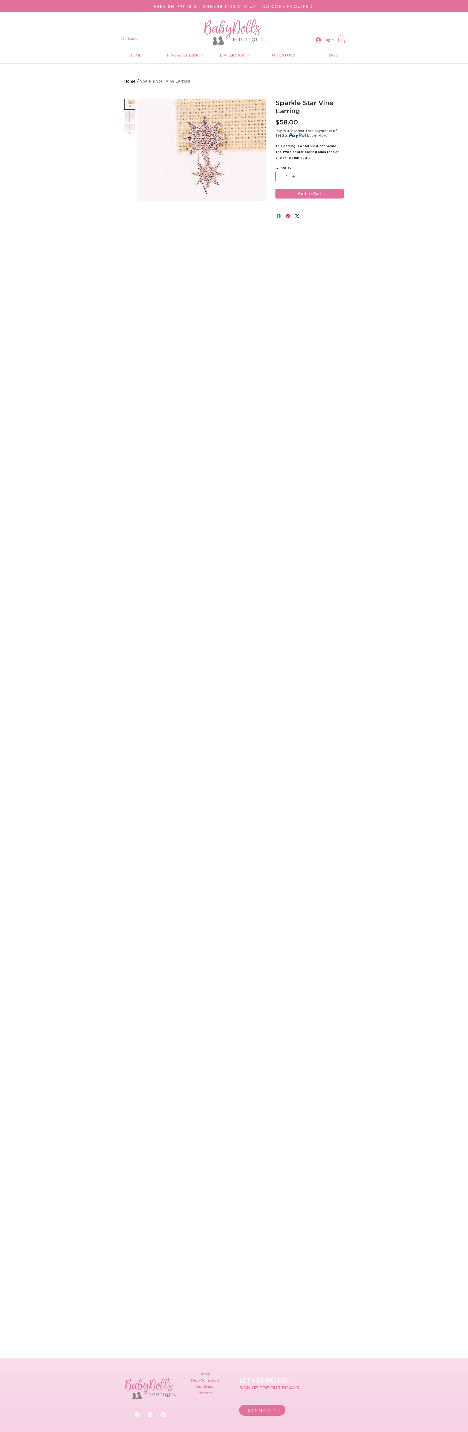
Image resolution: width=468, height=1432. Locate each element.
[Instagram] (150, 1414)
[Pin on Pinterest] (288, 216)
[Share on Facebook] (279, 216)
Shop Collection (205, 1380)
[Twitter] (163, 1414)
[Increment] (294, 176)
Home (130, 81)
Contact (204, 1393)
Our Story (205, 1386)
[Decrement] (279, 176)
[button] (341, 39)
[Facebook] (137, 1414)
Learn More (317, 135)
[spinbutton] (286, 176)
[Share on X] (297, 216)
